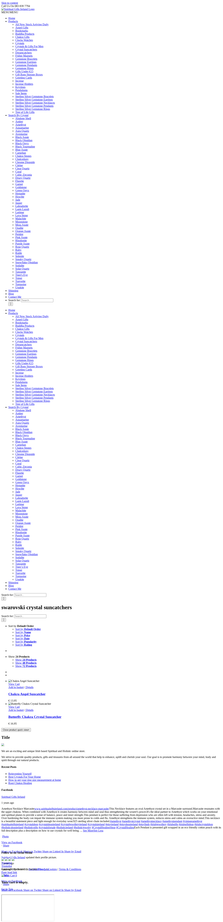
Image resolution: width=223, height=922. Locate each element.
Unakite (19, 287)
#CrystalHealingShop (104, 827)
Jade (17, 199)
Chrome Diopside (25, 162)
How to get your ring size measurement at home (34, 779)
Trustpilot (6, 862)
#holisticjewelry (82, 827)
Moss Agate (21, 224)
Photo (5, 836)
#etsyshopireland (128, 824)
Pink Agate (21, 237)
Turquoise (20, 284)
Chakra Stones (23, 155)
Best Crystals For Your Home (24, 776)
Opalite (19, 227)
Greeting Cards (23, 77)
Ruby (18, 249)
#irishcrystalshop (203, 824)
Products (13, 21)
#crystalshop (31, 824)
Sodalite (19, 265)
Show (26, 659)
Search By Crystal (18, 115)
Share (6, 845)
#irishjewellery (158, 824)
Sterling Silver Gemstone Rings (32, 109)
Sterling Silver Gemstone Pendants (34, 105)
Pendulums (21, 90)
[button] (9, 12)
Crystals (19, 43)
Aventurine (21, 134)
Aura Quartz (22, 130)
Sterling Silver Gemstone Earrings (34, 99)
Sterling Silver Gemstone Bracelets (34, 96)
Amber (19, 121)
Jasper (18, 202)
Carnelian (20, 152)
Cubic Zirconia (23, 174)
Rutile (18, 253)
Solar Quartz (22, 268)
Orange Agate (23, 231)
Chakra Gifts (22, 36)
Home (11, 18)
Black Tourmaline (25, 146)
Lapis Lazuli (22, 209)
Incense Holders (24, 83)
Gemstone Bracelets (26, 58)
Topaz (18, 278)
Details (29, 687)
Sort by (28, 629)
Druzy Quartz (22, 177)
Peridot (19, 234)
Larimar (19, 212)
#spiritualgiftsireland (12, 824)
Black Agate (22, 137)
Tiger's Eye (21, 274)
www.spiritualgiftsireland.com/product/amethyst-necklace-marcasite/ (71, 808)
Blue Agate (21, 149)
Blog (11, 293)
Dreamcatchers (23, 52)
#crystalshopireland (49, 824)
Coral (18, 171)
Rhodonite (21, 240)
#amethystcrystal (131, 821)
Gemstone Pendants (26, 65)
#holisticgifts (31, 827)
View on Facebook (11, 842)
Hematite (20, 193)
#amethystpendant (172, 821)
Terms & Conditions (70, 869)
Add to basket (16, 687)
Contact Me (14, 296)
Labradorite (21, 206)
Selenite (19, 256)
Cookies (52, 869)
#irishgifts (172, 824)
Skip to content (9, 2)
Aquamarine (22, 127)
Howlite (19, 196)
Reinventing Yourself (20, 773)
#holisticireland (64, 827)
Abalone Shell (23, 118)
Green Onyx (22, 190)
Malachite (20, 218)
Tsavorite (20, 281)
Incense (19, 80)
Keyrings (20, 87)
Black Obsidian (23, 140)
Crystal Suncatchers (26, 49)
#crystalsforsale (47, 827)
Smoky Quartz (23, 259)
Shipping (13, 290)
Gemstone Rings (24, 68)
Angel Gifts (21, 27)
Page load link (9, 872)
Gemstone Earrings (25, 62)
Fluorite (19, 181)
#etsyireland (112, 824)
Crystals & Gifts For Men (29, 46)
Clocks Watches (24, 40)
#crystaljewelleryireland (74, 824)
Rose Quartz (22, 246)
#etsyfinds (144, 824)
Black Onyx (22, 143)
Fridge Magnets (24, 55)
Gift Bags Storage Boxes (29, 74)
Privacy (42, 869)
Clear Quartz (22, 168)
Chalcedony (22, 159)
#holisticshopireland (12, 827)
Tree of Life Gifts (24, 112)
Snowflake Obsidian (26, 262)
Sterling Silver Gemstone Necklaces (35, 102)
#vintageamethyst (192, 821)
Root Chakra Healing (20, 783)
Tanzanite (20, 271)
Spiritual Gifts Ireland (13, 796)
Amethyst (20, 124)
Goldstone (21, 187)
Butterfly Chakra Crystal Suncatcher (34, 717)
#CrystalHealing (125, 827)
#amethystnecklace (151, 821)
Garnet (19, 184)
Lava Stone (21, 215)
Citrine (19, 165)
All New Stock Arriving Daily (32, 24)
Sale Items (21, 93)
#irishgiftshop (186, 824)
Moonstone (21, 221)
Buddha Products (24, 33)
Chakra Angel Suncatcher (26, 694)
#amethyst (115, 821)
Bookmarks (21, 30)
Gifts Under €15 (24, 71)
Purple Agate (22, 243)
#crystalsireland (96, 824)
